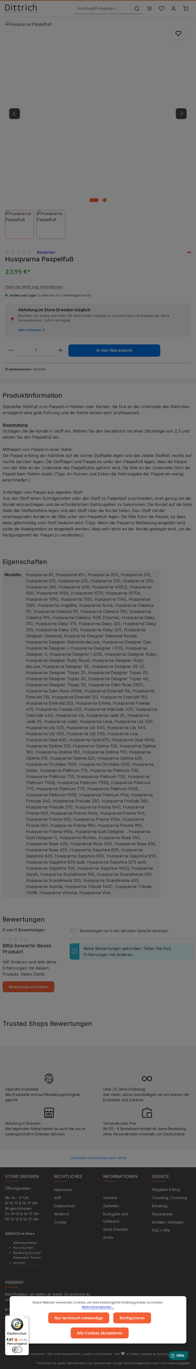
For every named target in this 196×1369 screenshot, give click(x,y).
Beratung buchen (27, 1253)
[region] (98, 130)
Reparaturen (162, 1214)
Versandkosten (103, 1363)
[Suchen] (137, 8)
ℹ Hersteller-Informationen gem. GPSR (98, 1158)
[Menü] (149, 8)
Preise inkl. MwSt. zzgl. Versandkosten (34, 287)
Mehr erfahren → (31, 330)
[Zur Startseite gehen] (21, 8)
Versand (110, 1198)
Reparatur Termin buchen (27, 1260)
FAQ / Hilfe (161, 1230)
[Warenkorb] (185, 8)
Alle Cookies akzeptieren (99, 1333)
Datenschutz (64, 1206)
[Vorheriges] (14, 113)
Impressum (63, 1189)
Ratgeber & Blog (166, 1189)
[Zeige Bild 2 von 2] (104, 200)
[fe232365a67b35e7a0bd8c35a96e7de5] (97, 113)
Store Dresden (115, 1229)
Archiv (108, 1237)
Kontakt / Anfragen (167, 1222)
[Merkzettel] (161, 8)
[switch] (17, 1350)
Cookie (60, 1222)
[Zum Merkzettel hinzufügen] (178, 33)
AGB (57, 1198)
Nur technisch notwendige (79, 1318)
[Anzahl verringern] (11, 350)
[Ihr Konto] (173, 8)
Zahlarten (111, 1206)
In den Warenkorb (114, 350)
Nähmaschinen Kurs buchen (25, 1245)
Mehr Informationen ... (98, 1307)
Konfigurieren (132, 1318)
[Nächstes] (181, 113)
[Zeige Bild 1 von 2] (94, 200)
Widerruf (61, 1214)
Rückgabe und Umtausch (115, 1217)
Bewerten (46, 252)
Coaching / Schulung (169, 1198)
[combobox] (103, 8)
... (104, 1189)
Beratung (159, 1206)
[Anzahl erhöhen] (60, 350)
